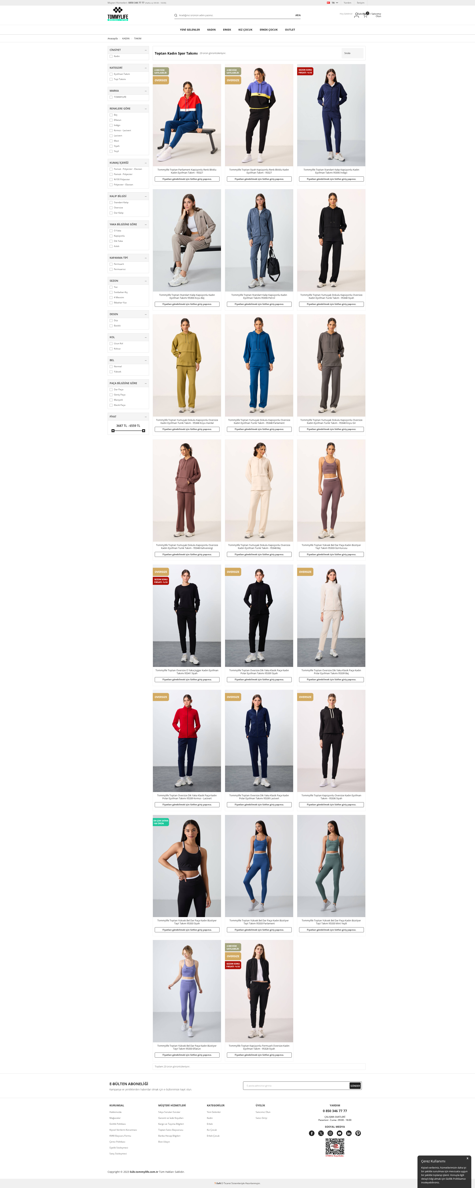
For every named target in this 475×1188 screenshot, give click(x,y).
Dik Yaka (118, 241)
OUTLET (290, 29)
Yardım (347, 2)
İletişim (360, 2)
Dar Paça (118, 389)
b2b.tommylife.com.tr (144, 1172)
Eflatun (117, 120)
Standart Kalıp (121, 202)
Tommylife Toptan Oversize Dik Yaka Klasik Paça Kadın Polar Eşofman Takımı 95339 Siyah (259, 672)
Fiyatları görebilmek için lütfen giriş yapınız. (187, 179)
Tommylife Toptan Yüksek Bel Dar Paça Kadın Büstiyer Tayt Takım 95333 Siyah (187, 922)
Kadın (211, 29)
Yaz (116, 287)
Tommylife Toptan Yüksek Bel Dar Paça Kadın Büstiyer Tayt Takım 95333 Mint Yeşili (331, 922)
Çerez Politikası (117, 1141)
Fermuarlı (119, 264)
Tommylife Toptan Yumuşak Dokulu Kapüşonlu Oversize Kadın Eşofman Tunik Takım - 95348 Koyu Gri (331, 421)
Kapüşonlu (119, 235)
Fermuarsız (120, 269)
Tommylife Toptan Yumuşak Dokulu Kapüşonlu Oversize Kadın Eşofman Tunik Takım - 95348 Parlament (259, 421)
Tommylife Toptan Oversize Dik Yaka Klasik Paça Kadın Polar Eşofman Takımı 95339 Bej (331, 672)
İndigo (117, 125)
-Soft (218, 1183)
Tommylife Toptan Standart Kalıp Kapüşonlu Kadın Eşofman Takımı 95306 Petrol (259, 296)
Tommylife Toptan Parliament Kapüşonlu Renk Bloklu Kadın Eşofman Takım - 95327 (187, 171)
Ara (298, 15)
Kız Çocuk (212, 1129)
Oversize (118, 207)
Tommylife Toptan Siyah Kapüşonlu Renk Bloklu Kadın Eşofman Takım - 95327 (259, 171)
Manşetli (118, 399)
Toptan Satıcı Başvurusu (170, 1129)
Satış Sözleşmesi (118, 1153)
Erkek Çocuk (213, 1135)
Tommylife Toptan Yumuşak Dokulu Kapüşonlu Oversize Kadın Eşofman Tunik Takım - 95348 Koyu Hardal (187, 421)
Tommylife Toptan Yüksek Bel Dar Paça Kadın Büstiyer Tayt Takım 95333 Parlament (259, 922)
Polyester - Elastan (123, 184)
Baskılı (117, 325)
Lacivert (118, 135)
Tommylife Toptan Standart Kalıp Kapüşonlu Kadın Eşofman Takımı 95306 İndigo (331, 171)
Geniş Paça (119, 394)
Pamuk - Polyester (123, 174)
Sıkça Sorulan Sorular (169, 1112)
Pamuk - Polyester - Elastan (128, 169)
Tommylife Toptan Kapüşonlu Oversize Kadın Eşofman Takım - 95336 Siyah (331, 797)
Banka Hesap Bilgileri (169, 1135)
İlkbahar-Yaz (120, 302)
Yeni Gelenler (214, 1112)
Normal (118, 366)
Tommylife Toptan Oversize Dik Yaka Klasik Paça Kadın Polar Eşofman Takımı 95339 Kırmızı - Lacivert (187, 797)
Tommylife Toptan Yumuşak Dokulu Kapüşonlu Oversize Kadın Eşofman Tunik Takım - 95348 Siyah (331, 296)
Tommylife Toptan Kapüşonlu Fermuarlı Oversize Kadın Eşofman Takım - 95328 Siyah (259, 1047)
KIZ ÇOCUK (245, 29)
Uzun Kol (118, 343)
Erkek (227, 29)
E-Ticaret (226, 1183)
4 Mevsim (119, 297)
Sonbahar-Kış (121, 292)
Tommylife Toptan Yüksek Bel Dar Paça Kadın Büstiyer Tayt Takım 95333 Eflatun (187, 1047)
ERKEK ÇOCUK (269, 29)
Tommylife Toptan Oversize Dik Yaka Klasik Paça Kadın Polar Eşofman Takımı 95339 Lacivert (259, 797)
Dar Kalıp (118, 212)
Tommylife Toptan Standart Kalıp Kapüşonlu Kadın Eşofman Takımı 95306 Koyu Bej (187, 296)
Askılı (116, 246)
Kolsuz (117, 348)
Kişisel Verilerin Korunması (123, 1129)
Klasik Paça (119, 405)
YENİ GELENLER (190, 29)
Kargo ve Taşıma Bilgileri (171, 1123)
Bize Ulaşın (164, 1141)
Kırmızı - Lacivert (122, 130)
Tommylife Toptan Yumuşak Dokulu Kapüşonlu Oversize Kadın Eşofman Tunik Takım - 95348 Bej (259, 547)
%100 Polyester (122, 179)
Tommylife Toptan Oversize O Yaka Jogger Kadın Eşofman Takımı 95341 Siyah (186, 672)
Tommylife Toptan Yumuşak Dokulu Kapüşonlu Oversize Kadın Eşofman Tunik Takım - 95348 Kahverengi (187, 547)
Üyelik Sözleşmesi (118, 1147)
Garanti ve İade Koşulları (171, 1118)
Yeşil (116, 151)
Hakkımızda (115, 1112)
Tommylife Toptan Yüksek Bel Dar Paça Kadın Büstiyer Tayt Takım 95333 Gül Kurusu (331, 547)
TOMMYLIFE (120, 97)
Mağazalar (115, 1118)
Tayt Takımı (120, 79)
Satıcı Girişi (261, 1118)
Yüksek (117, 371)
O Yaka (117, 230)
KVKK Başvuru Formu (120, 1135)
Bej (115, 114)
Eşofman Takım (122, 74)
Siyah (116, 146)
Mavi (116, 140)
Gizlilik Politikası (117, 1123)
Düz (116, 320)
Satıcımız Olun (263, 1112)
